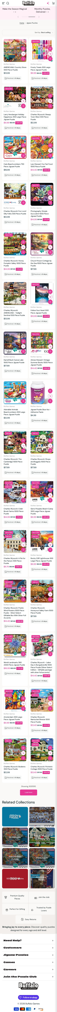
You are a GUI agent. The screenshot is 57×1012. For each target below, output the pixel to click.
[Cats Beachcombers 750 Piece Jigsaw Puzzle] (15, 147)
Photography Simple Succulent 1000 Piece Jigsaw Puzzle (40, 213)
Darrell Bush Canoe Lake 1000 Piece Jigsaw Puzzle (14, 361)
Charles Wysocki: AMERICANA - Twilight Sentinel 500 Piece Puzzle (14, 312)
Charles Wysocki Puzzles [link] (42, 837)
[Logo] (28, 3)
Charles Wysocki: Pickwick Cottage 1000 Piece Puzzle (41, 767)
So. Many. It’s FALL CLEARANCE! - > (42, 10)
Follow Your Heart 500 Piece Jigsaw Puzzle (40, 311)
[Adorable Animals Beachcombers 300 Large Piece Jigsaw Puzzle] (15, 392)
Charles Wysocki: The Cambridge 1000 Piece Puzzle (13, 461)
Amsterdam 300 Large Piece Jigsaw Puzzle (13, 718)
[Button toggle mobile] (3, 3)
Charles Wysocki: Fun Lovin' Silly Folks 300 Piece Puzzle (15, 212)
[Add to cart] (23, 53)
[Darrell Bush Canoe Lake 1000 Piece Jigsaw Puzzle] (15, 343)
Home (22, 23)
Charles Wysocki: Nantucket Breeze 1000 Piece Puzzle (40, 719)
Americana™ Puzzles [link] (42, 878)
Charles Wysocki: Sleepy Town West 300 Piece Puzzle (41, 117)
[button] (8, 3)
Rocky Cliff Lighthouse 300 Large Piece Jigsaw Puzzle (42, 559)
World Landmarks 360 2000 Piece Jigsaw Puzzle (14, 663)
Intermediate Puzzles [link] (15, 858)
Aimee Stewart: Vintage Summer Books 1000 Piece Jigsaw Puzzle (42, 362)
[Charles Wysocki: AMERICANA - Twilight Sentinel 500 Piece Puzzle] (15, 293)
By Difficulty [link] (15, 837)
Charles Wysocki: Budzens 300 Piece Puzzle (14, 767)
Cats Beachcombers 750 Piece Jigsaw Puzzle (14, 165)
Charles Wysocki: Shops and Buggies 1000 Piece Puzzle (41, 461)
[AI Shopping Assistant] (48, 3)
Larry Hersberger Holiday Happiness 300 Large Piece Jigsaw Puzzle (15, 117)
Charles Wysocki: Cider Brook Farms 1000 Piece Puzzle (13, 511)
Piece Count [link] (42, 858)
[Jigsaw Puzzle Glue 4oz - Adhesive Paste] (42, 392)
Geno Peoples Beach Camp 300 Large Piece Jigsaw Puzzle (42, 511)
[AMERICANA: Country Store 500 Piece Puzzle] (15, 50)
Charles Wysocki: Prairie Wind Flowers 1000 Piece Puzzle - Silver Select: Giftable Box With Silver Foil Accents (15, 613)
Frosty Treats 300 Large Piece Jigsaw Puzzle (40, 68)
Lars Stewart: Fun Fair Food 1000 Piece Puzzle (41, 165)
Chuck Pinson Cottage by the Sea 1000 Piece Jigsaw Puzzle (41, 263)
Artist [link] (42, 816)
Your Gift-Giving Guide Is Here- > (15, 10)
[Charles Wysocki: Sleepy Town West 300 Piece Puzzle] (42, 97)
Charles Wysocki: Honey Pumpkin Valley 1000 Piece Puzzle (15, 263)
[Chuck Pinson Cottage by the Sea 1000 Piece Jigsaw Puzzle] (42, 243)
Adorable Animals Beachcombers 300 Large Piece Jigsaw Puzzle (14, 412)
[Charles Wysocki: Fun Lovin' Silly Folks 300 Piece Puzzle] (15, 194)
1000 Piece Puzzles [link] (15, 816)
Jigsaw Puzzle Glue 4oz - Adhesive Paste (41, 410)
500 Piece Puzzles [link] (15, 878)
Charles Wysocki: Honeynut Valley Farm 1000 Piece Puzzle (42, 610)
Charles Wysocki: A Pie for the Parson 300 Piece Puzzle (14, 560)
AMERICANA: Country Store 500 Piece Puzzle (15, 68)
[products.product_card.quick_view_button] (23, 48)
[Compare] (23, 59)
